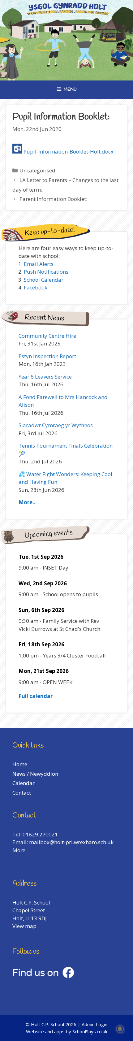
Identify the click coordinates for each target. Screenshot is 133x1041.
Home (19, 764)
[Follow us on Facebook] (43, 976)
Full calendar (36, 696)
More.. (27, 502)
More (18, 850)
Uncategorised (37, 170)
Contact (21, 792)
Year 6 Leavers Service (45, 376)
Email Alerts (39, 263)
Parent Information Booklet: (53, 198)
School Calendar (43, 279)
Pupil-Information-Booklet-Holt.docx (69, 151)
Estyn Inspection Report (47, 356)
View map (24, 926)
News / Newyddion (35, 773)
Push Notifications (46, 271)
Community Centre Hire (47, 335)
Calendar (23, 783)
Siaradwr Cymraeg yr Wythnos (56, 425)
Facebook (35, 287)
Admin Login (94, 1024)
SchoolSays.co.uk (89, 1031)
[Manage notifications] (120, 1029)
